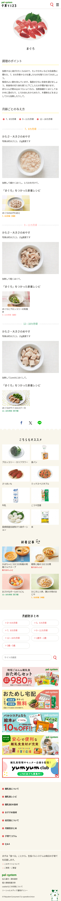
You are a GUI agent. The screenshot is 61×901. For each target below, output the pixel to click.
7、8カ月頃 (11, 119)
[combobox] (30, 657)
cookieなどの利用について (12, 886)
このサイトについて (12, 864)
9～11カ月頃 (28, 119)
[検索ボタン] (55, 658)
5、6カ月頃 (41, 623)
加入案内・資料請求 (9, 879)
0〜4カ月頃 (12, 623)
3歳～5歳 (11, 646)
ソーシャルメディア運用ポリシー (15, 890)
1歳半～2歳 (41, 638)
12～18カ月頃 (46, 119)
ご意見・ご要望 (10, 868)
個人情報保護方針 (9, 883)
